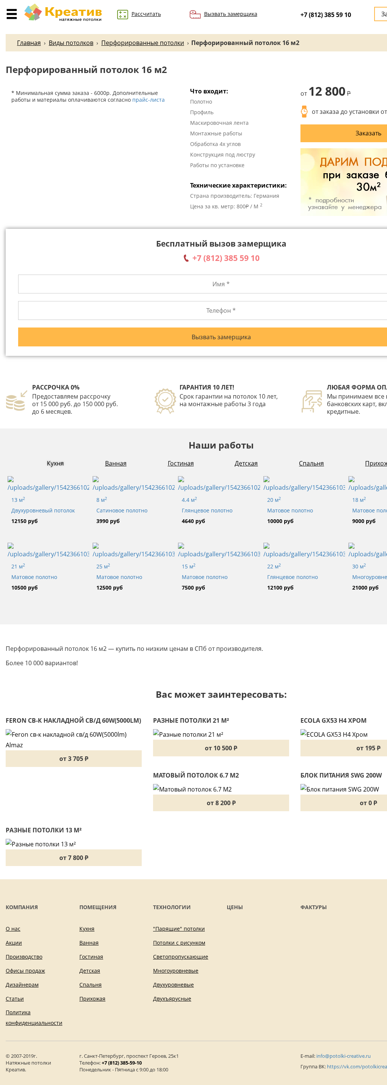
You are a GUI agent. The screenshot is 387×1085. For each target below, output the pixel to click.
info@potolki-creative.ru (343, 1055)
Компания (22, 907)
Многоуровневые (175, 970)
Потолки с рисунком (179, 942)
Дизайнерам (22, 984)
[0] (12, 10)
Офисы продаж (25, 970)
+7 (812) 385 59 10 (325, 15)
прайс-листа (148, 99)
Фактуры (313, 907)
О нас (13, 928)
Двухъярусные (172, 998)
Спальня (311, 463)
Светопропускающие (180, 956)
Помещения (97, 907)
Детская (246, 463)
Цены (235, 907)
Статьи (15, 998)
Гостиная (181, 463)
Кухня (55, 463)
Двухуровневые (173, 984)
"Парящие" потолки (179, 928)
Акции (14, 942)
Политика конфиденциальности (34, 1017)
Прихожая (92, 998)
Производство (24, 956)
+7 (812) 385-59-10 (122, 1062)
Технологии (172, 907)
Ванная (116, 463)
